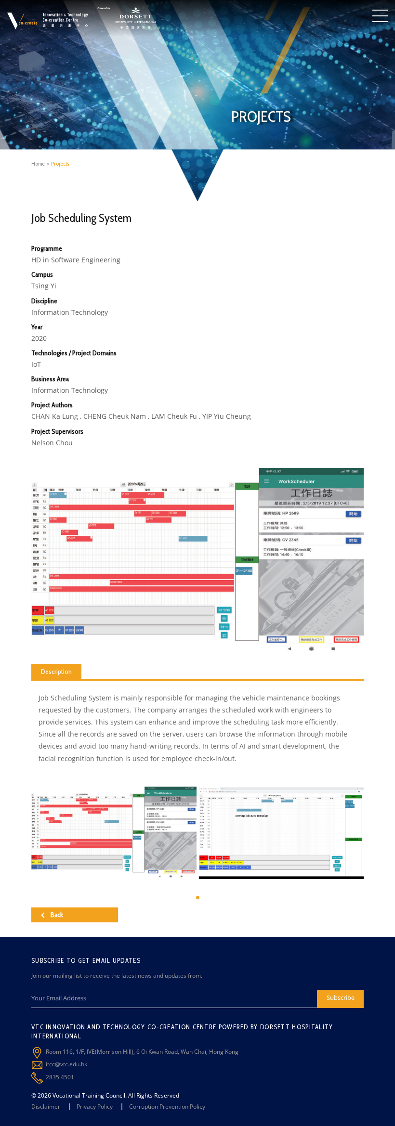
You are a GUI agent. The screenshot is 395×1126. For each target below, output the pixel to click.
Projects (60, 163)
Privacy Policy (95, 1106)
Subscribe (341, 997)
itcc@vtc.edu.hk (66, 1064)
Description (56, 671)
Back (57, 914)
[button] (198, 897)
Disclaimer (45, 1106)
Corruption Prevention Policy (167, 1106)
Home (38, 163)
